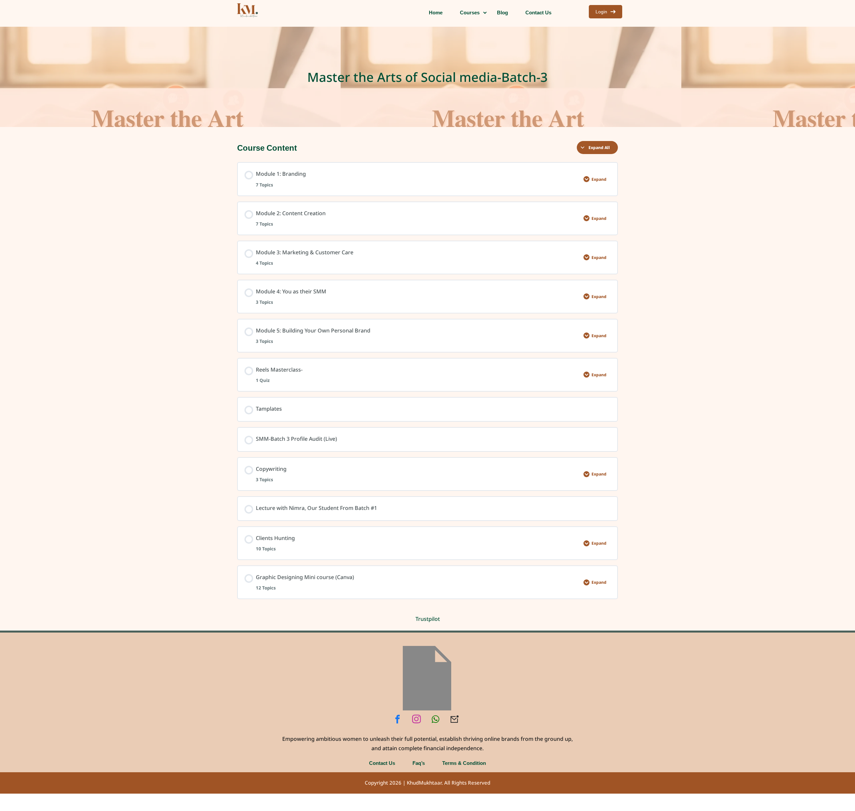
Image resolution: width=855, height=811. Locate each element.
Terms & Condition (464, 763)
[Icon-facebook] (397, 719)
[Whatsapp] (435, 719)
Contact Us (382, 763)
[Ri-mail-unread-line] (454, 719)
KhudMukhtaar (424, 783)
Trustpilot (427, 619)
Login (601, 11)
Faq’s (418, 763)
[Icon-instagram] (416, 719)
